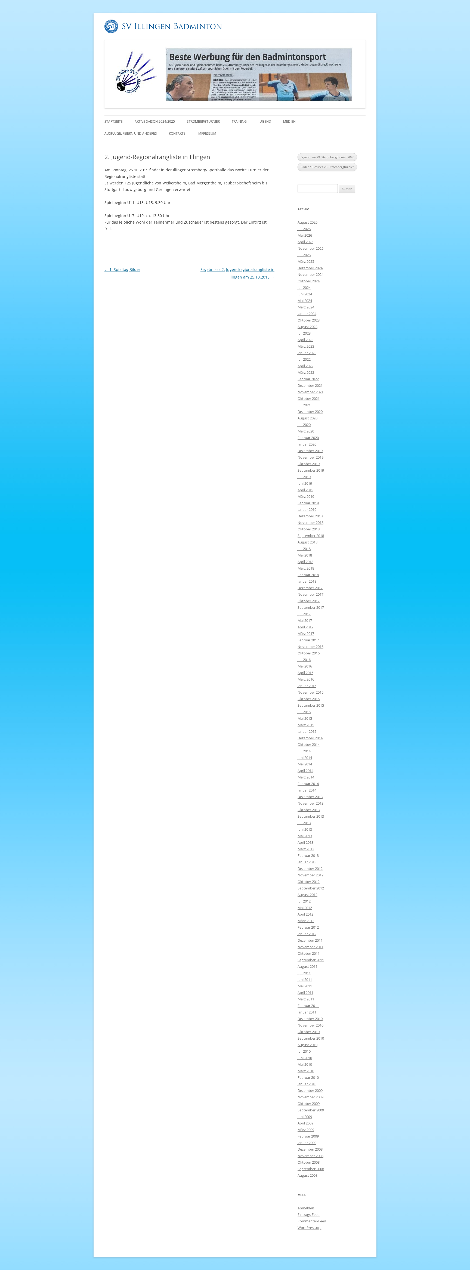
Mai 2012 (305, 907)
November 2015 (310, 692)
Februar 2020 (308, 437)
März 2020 (306, 431)
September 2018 (311, 535)
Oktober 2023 (309, 320)
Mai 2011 (305, 986)
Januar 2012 (307, 933)
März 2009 (306, 1129)
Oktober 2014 (309, 744)
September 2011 (311, 959)
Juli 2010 (304, 1051)
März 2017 (306, 633)
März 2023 (306, 346)
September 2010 (311, 1038)
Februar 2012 (308, 927)
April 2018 (305, 561)
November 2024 (310, 274)
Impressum (206, 133)
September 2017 (311, 607)
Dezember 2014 (310, 738)
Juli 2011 (304, 973)
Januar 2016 (307, 685)
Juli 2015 (304, 711)
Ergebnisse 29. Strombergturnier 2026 (327, 157)
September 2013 (311, 816)
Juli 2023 (304, 333)
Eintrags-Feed (309, 1214)
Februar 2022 (308, 378)
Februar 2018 (308, 574)
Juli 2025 (304, 254)
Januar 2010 (307, 1083)
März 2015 (306, 724)
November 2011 (310, 946)
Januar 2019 (307, 509)
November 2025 (310, 248)
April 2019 (305, 489)
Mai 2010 (305, 1064)
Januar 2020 (307, 444)
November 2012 (310, 875)
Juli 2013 (304, 822)
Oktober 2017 (309, 600)
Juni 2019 (305, 483)
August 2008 (307, 1175)
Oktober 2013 (309, 809)
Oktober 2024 (309, 281)
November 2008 (310, 1155)
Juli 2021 (304, 405)
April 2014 (305, 770)
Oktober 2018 (309, 529)
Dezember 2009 (310, 1090)
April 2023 (305, 339)
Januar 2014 (307, 790)
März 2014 (306, 777)
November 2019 (310, 457)
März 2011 (306, 999)
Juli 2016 (304, 659)
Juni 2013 (305, 829)
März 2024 (306, 307)
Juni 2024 (305, 294)
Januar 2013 (307, 862)
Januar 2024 (307, 313)
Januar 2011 (307, 1012)
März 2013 (306, 848)
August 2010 (307, 1044)
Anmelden (306, 1208)
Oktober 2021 (309, 398)
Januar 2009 (307, 1142)
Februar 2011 (308, 1005)
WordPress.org (309, 1227)
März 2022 (306, 372)
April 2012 (305, 914)
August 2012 (307, 894)
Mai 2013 (305, 835)
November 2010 (310, 1025)
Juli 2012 (304, 901)
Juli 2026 (304, 228)
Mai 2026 (305, 235)
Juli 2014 (304, 751)
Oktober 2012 (309, 881)
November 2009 (310, 1097)
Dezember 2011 (310, 940)
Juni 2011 (305, 979)
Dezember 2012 (310, 868)
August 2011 (307, 966)
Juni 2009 (305, 1116)
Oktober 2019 (309, 463)
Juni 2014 (305, 757)
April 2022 (305, 365)
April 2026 (305, 241)
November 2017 (310, 594)
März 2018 (306, 568)
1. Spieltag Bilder (122, 269)
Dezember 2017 (310, 587)
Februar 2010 (308, 1077)
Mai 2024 (305, 300)
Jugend (265, 121)
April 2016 (305, 672)
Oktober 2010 (309, 1031)
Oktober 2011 (309, 953)
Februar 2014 (308, 783)
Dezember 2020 (310, 411)
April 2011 (305, 992)
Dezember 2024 (310, 267)
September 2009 (311, 1110)
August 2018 (307, 542)
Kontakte (177, 133)
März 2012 (306, 920)
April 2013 (305, 842)
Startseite (113, 121)
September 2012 (311, 888)
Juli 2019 (304, 476)
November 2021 (310, 392)
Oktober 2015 (309, 698)
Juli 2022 (304, 359)
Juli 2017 (304, 613)
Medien (289, 121)
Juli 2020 (304, 424)
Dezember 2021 (310, 385)
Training (239, 121)
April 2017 (305, 627)
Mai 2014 (305, 764)
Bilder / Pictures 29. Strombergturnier (327, 167)
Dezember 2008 (310, 1149)
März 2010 (306, 1070)
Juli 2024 (304, 287)
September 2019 (311, 470)
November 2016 (310, 646)
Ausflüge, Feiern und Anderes (130, 133)
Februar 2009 (308, 1136)
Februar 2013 (308, 855)
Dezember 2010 (310, 1018)
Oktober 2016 (309, 653)
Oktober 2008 (309, 1162)
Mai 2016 (305, 666)
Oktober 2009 (309, 1103)
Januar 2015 (307, 731)
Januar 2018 (307, 581)
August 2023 (307, 326)
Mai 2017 (305, 620)
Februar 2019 (308, 502)
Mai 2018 (305, 555)
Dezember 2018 (310, 516)
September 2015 (311, 705)
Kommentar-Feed (312, 1221)
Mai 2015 (305, 718)
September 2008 (311, 1168)
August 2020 (307, 418)
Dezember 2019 (310, 450)
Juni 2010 (305, 1057)
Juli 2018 (304, 548)
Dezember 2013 (310, 796)
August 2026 (307, 222)
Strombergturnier (203, 121)
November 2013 (310, 803)
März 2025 (306, 261)
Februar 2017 (308, 640)
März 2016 (306, 679)
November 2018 (310, 522)
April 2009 (305, 1123)
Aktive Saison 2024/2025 (155, 121)
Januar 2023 (307, 352)
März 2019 (306, 496)
